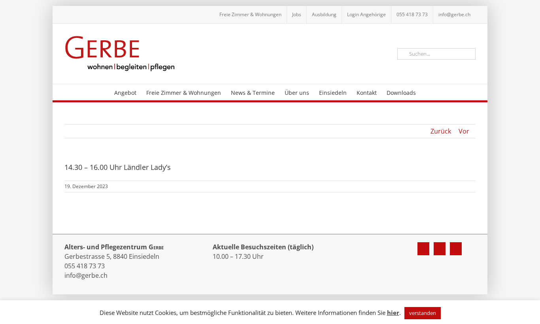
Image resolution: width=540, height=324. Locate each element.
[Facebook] (423, 248)
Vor (464, 131)
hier (393, 312)
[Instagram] (440, 248)
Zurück (440, 131)
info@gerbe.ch (86, 275)
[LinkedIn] (456, 248)
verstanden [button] (422, 312)
